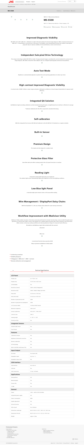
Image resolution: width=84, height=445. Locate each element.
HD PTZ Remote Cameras (12, 435)
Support (33, 1)
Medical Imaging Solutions (48, 430)
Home (9, 4)
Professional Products (20, 1)
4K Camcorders (10, 432)
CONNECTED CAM (10, 431)
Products (28, 1)
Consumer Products (62, 1)
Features (59, 10)
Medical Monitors (28, 4)
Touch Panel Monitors (47, 432)
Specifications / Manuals (69, 10)
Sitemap (72, 443)
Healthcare (22, 4)
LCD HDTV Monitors (11, 437)
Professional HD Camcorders (13, 434)
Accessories (9, 436)
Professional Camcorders (11, 430)
